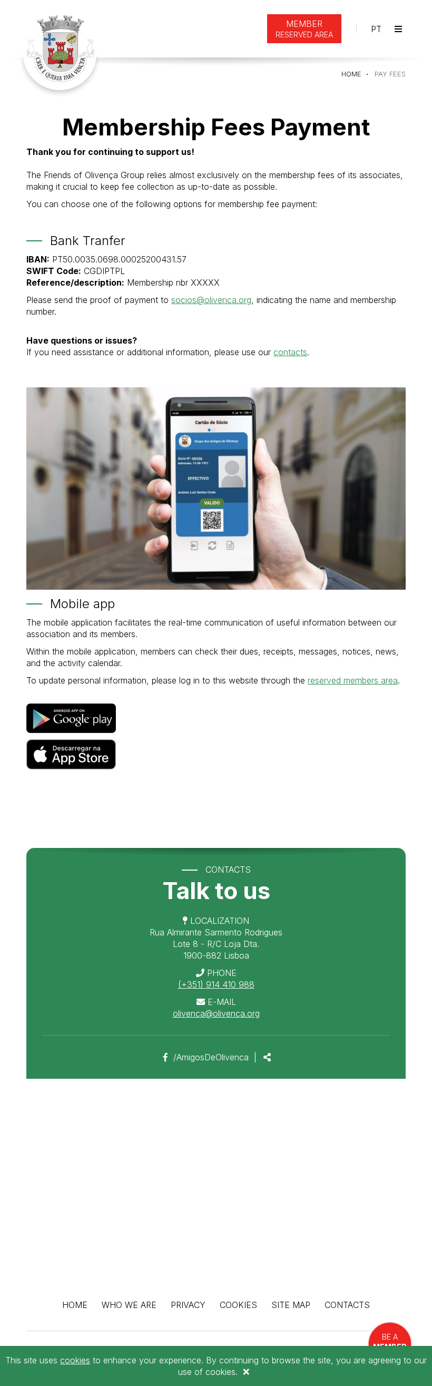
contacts (290, 352)
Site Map (290, 1305)
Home (351, 74)
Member (304, 28)
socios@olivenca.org (211, 300)
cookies (75, 1360)
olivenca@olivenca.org (216, 1013)
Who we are (129, 1305)
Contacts (347, 1305)
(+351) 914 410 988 (216, 984)
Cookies (238, 1305)
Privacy (188, 1305)
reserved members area (353, 680)
